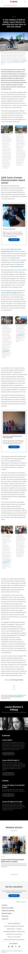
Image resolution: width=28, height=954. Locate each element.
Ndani (14, 689)
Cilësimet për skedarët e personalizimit (14, 939)
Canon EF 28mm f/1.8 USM (12, 802)
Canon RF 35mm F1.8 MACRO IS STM (11, 292)
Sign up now (14, 895)
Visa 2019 (3, 587)
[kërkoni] (2, 2)
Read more (14, 446)
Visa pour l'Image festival (16, 266)
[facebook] (8, 946)
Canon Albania (13, 943)
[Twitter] (16, 946)
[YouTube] (19, 946)
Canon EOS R (7, 740)
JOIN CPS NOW (14, 239)
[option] (14, 853)
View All (13, 830)
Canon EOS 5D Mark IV (10, 760)
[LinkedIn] (12, 946)
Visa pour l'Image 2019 (15, 696)
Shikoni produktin (8, 753)
